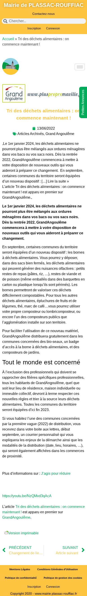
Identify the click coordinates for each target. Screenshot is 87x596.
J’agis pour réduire (55, 473)
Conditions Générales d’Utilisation (57, 569)
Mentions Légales (19, 569)
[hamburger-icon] (80, 67)
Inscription (34, 28)
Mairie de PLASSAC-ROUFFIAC (43, 5)
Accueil (8, 39)
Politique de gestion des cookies (63, 577)
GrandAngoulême (16, 517)
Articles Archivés (30, 134)
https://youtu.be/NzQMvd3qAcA (27, 496)
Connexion (53, 28)
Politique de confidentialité (21, 577)
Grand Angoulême (60, 134)
